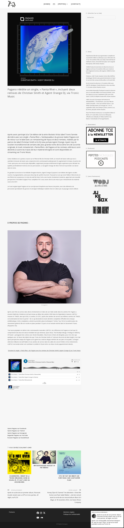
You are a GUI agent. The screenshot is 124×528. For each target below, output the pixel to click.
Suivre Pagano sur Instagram (17, 433)
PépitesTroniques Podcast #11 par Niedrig (44, 466)
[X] (44, 513)
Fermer (122, 511)
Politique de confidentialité (71, 514)
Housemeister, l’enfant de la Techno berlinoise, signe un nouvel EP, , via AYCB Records (19, 479)
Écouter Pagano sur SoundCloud (18, 438)
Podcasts (12, 512)
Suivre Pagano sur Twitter (16, 431)
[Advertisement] (44, 116)
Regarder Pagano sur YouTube (18, 435)
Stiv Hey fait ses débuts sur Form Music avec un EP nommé (69, 478)
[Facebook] (38, 513)
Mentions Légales (68, 512)
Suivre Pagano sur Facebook (17, 428)
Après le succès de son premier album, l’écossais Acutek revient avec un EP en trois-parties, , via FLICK (109, 516)
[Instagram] (41, 513)
